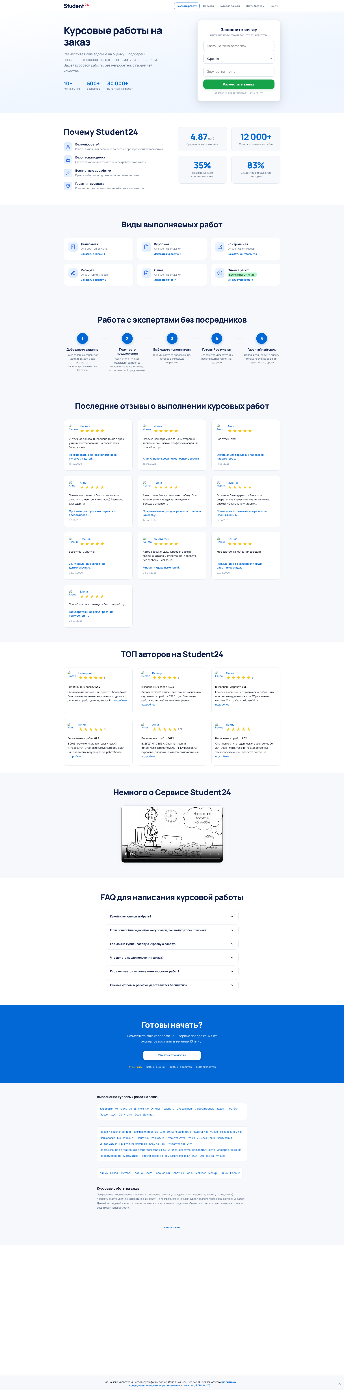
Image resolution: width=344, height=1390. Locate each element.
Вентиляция (224, 1138)
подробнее (120, 700)
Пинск (224, 1173)
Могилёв (200, 1173)
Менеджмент (125, 1138)
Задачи (220, 1108)
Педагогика (200, 1131)
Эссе (138, 1114)
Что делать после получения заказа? (137, 958)
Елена (84, 591)
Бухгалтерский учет (180, 1144)
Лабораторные (204, 1108)
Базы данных (157, 1144)
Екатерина (85, 673)
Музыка (220, 1155)
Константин (161, 539)
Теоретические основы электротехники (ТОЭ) (169, 1155)
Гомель (114, 1173)
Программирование (145, 1131)
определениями (169, 1385)
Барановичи (162, 1173)
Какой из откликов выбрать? (130, 916)
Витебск (126, 1173)
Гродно (138, 1173)
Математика (130, 1155)
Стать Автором (255, 6)
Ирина (158, 426)
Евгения (85, 539)
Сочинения (126, 1114)
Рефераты (168, 1108)
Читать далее (172, 1227)
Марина (85, 426)
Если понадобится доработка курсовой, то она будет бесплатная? (158, 930)
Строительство (176, 1138)
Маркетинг (157, 1138)
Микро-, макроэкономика (226, 1131)
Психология (107, 1138)
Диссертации (185, 1108)
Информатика (108, 1144)
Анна (231, 426)
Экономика (207, 1155)
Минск (104, 1173)
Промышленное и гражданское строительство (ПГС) (133, 1149)
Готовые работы (230, 6)
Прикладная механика (133, 1144)
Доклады (148, 1114)
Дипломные (141, 1108)
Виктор (157, 673)
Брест (148, 1173)
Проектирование (110, 1155)
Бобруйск (178, 1173)
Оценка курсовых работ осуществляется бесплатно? (148, 985)
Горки (189, 1173)
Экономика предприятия (175, 1131)
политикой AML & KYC (197, 1385)
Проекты (208, 6)
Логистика (142, 1138)
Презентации (108, 1114)
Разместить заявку (239, 84)
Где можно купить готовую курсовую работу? (143, 944)
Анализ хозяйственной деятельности (191, 1149)
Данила (232, 539)
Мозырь (213, 1173)
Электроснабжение (229, 1149)
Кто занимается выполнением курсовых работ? (144, 971)
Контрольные (123, 1108)
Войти (274, 6)
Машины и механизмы (201, 1138)
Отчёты (155, 1108)
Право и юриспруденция (115, 1131)
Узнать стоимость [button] (172, 1055)
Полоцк (235, 1173)
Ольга (230, 673)
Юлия (82, 724)
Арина (158, 482)
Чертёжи (233, 1108)
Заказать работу (187, 6)
